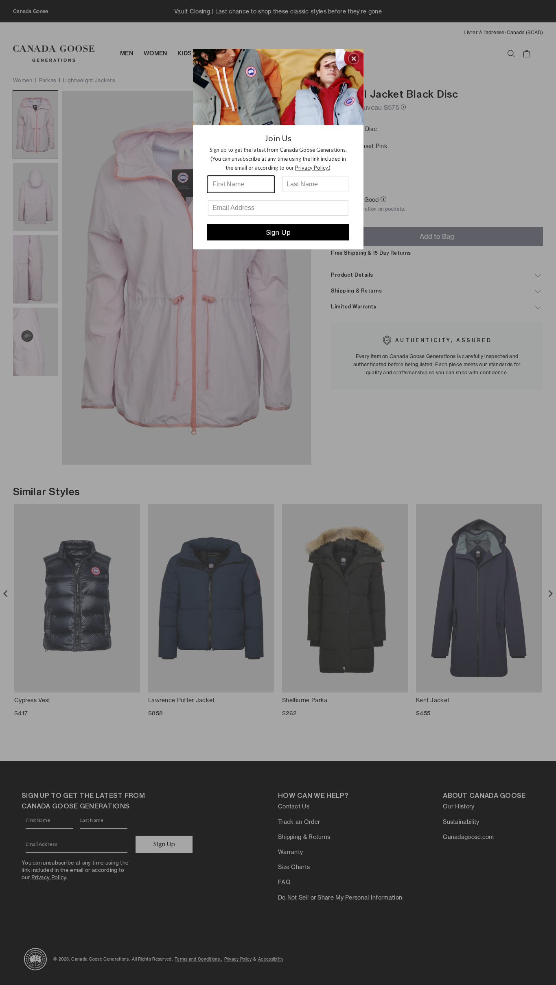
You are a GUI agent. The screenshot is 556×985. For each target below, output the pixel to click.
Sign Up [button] (278, 232)
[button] (354, 58)
